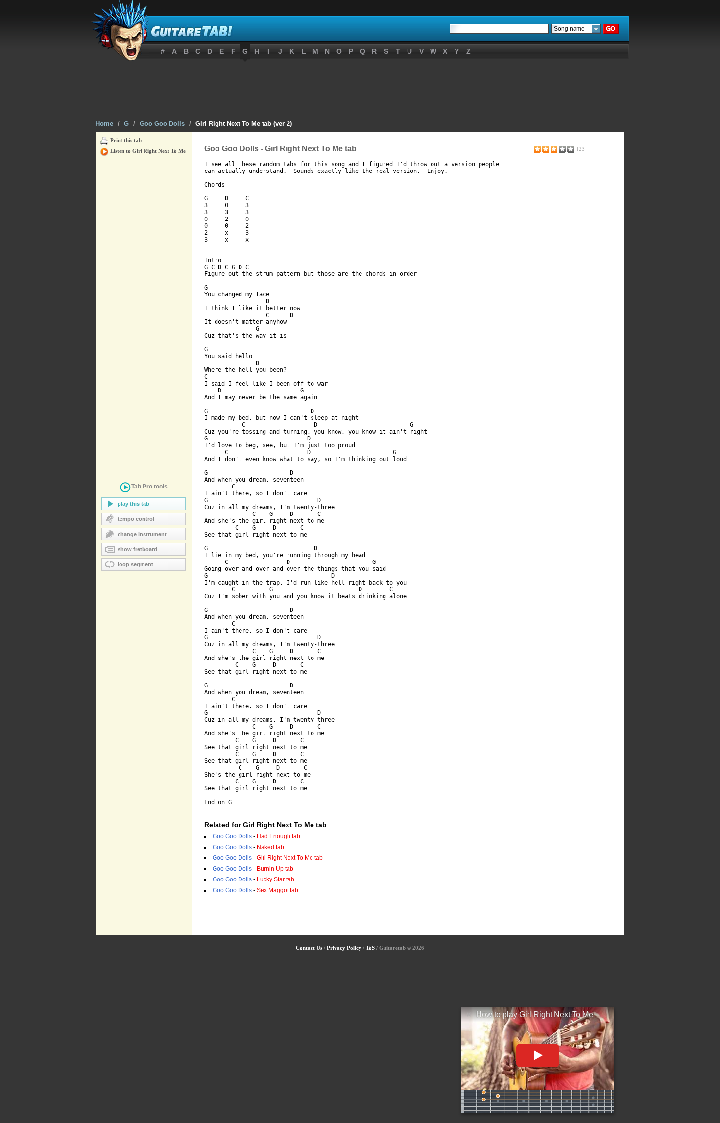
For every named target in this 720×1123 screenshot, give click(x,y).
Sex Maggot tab (277, 890)
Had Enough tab (278, 836)
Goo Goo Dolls (162, 123)
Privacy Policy (344, 948)
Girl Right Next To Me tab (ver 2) (243, 123)
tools (149, 486)
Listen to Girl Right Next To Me (148, 151)
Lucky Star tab (275, 879)
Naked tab (270, 847)
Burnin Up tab (275, 868)
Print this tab (126, 140)
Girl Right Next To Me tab (290, 857)
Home (104, 123)
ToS (370, 948)
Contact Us (309, 948)
